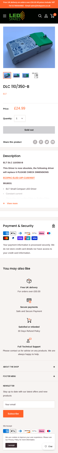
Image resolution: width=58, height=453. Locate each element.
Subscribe (13, 413)
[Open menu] (4, 16)
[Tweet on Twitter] (47, 142)
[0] (52, 16)
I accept (11, 445)
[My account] (46, 16)
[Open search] (40, 16)
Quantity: (7, 118)
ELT (5, 94)
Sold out (29, 130)
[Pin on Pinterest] (41, 142)
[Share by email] (53, 142)
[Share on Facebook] (35, 142)
